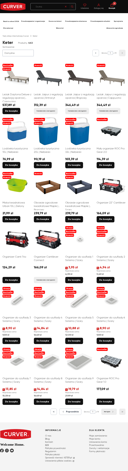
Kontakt (49, 442)
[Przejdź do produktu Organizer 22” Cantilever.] (111, 185)
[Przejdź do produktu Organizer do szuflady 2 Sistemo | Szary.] (111, 239)
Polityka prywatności (55, 448)
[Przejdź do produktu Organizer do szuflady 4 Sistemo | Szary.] (48, 300)
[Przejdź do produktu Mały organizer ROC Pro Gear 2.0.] (111, 131)
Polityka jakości (52, 454)
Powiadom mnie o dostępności (46, 111)
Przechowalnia (96, 445)
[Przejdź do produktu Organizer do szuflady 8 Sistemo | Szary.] (48, 361)
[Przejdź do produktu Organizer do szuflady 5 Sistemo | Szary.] (79, 300)
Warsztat (60, 28)
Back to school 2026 (11, 21)
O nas (48, 435)
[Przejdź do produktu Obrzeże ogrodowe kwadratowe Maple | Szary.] (79, 185)
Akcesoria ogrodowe (114, 28)
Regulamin (50, 451)
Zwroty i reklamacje (99, 448)
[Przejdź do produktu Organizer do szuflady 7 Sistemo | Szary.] (16, 361)
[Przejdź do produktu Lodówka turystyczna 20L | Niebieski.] (48, 131)
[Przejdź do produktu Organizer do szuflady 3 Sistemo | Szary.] (16, 300)
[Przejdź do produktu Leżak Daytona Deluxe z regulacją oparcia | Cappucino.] (16, 77)
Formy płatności (97, 451)
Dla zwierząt (8, 28)
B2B (47, 445)
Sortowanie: (8, 47)
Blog (47, 439)
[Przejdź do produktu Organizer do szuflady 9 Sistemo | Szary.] (79, 361)
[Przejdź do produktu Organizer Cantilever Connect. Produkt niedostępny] (48, 239)
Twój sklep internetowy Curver (15, 36)
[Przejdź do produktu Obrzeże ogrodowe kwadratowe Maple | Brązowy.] (48, 185)
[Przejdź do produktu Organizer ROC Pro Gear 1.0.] (111, 361)
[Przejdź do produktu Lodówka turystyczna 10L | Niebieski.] (16, 131)
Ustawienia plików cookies (58, 460)
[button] (72, 6)
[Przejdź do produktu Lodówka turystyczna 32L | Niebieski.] (79, 131)
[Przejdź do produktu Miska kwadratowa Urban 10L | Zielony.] (16, 185)
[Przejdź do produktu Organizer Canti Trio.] (16, 239)
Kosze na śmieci (55, 21)
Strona (104, 53)
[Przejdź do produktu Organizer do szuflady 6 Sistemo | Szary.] (111, 300)
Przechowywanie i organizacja (33, 21)
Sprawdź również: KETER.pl (59, 457)
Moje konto (94, 439)
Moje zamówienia (98, 435)
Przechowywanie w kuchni (100, 21)
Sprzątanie (118, 21)
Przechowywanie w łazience (76, 21)
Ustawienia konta (98, 442)
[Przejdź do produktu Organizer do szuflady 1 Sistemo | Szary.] (79, 239)
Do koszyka (11, 111)
